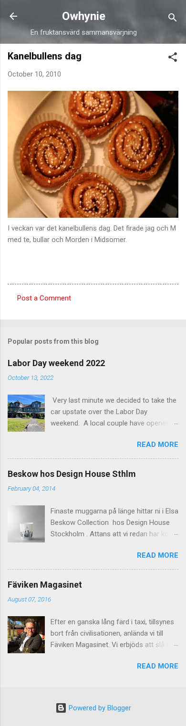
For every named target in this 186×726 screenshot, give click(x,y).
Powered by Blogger (99, 708)
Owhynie (83, 16)
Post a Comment (44, 298)
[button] (172, 58)
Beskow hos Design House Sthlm (72, 474)
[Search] (172, 19)
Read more (157, 444)
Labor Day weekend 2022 (56, 363)
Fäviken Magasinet (45, 585)
